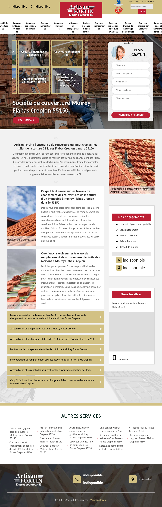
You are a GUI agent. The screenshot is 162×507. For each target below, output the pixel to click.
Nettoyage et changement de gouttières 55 (72, 30)
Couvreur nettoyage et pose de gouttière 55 (17, 30)
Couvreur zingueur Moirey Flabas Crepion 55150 (51, 449)
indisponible (18, 7)
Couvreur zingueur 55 (58, 26)
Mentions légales (98, 500)
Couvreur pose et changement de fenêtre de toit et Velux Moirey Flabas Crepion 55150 (21, 447)
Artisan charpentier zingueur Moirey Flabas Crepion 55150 (142, 438)
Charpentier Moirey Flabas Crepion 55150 (51, 440)
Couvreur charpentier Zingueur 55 (143, 27)
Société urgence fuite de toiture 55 (86, 29)
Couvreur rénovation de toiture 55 (30, 27)
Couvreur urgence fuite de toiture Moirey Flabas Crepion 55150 (81, 445)
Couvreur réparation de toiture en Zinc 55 (113, 27)
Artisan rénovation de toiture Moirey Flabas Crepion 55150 (51, 431)
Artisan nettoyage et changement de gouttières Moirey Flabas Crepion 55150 (80, 433)
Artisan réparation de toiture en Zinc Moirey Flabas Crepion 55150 (111, 438)
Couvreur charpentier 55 (45, 26)
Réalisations (26, 120)
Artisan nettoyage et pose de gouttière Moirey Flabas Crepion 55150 (21, 433)
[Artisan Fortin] (81, 10)
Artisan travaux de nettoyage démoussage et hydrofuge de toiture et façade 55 (128, 33)
